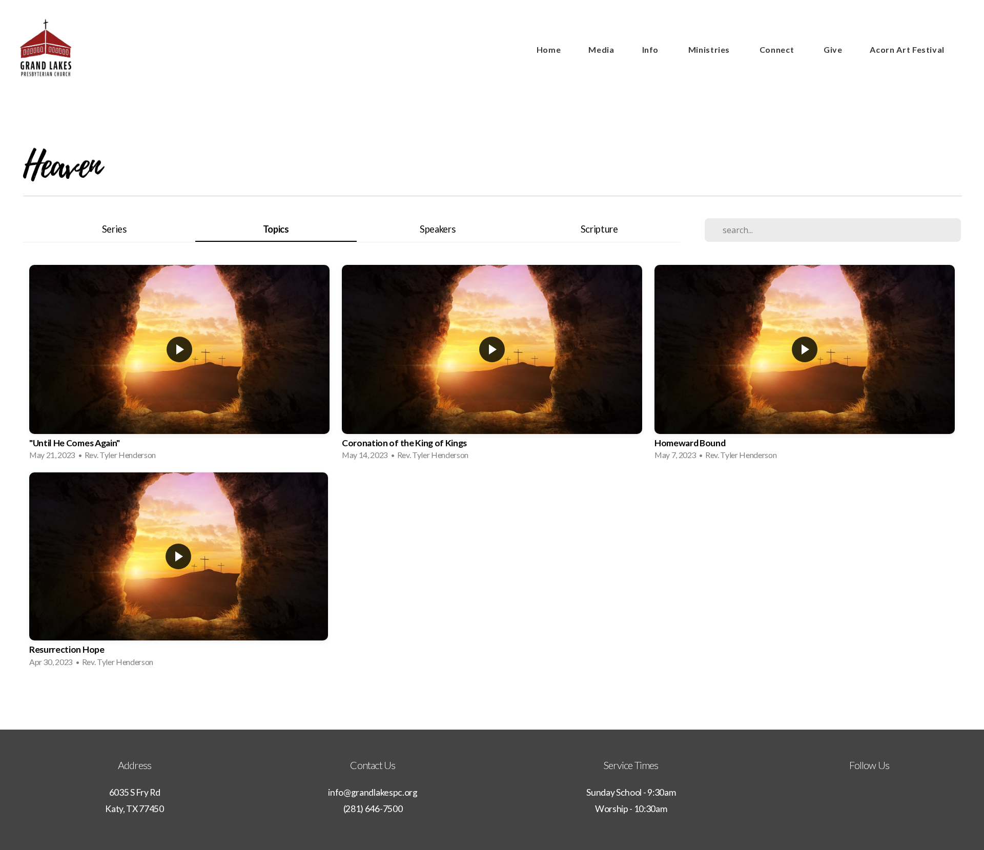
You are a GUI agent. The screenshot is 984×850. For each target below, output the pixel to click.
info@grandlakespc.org (372, 792)
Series (114, 229)
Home (549, 49)
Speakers (437, 229)
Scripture (599, 229)
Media (601, 49)
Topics (276, 229)
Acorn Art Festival (907, 49)
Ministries (710, 49)
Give (833, 49)
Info (651, 49)
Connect (778, 49)
